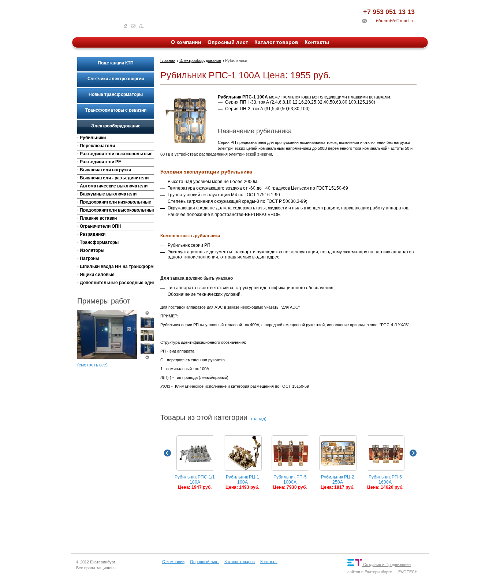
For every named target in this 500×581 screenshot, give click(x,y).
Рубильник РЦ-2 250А (337, 482)
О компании (186, 42)
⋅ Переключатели (96, 145)
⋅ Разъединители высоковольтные (115, 153)
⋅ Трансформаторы (98, 242)
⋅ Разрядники (91, 234)
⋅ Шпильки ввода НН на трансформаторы (115, 266)
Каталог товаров (276, 42)
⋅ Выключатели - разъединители (113, 177)
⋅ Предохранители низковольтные (114, 202)
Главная (167, 60)
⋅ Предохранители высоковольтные (115, 210)
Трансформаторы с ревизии (115, 110)
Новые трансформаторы (116, 94)
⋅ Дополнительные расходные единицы (115, 282)
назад (259, 418)
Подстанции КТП (116, 63)
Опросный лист (228, 42)
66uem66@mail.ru (395, 20)
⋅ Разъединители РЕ (99, 161)
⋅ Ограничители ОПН (99, 226)
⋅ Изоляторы (90, 250)
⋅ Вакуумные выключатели (107, 194)
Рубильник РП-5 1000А (290, 482)
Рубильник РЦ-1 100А (242, 482)
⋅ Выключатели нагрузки (104, 169)
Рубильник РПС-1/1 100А (195, 482)
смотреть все (92, 365)
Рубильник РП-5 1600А (385, 482)
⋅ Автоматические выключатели (112, 186)
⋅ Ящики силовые (96, 274)
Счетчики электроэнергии (115, 78)
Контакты (317, 42)
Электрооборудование (116, 126)
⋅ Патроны (88, 258)
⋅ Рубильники (91, 137)
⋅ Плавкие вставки (97, 218)
